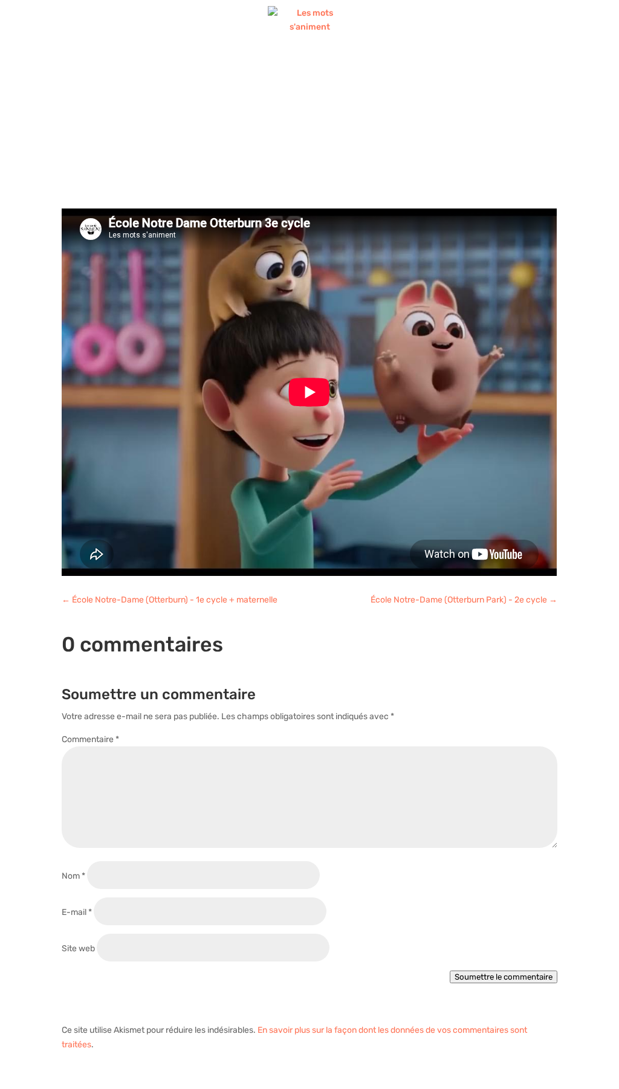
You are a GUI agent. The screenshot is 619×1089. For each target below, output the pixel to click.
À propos (328, 68)
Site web (78, 948)
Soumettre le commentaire (504, 976)
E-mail (77, 912)
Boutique (267, 68)
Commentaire (90, 739)
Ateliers (195, 68)
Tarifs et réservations (440, 68)
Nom (73, 876)
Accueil (137, 68)
